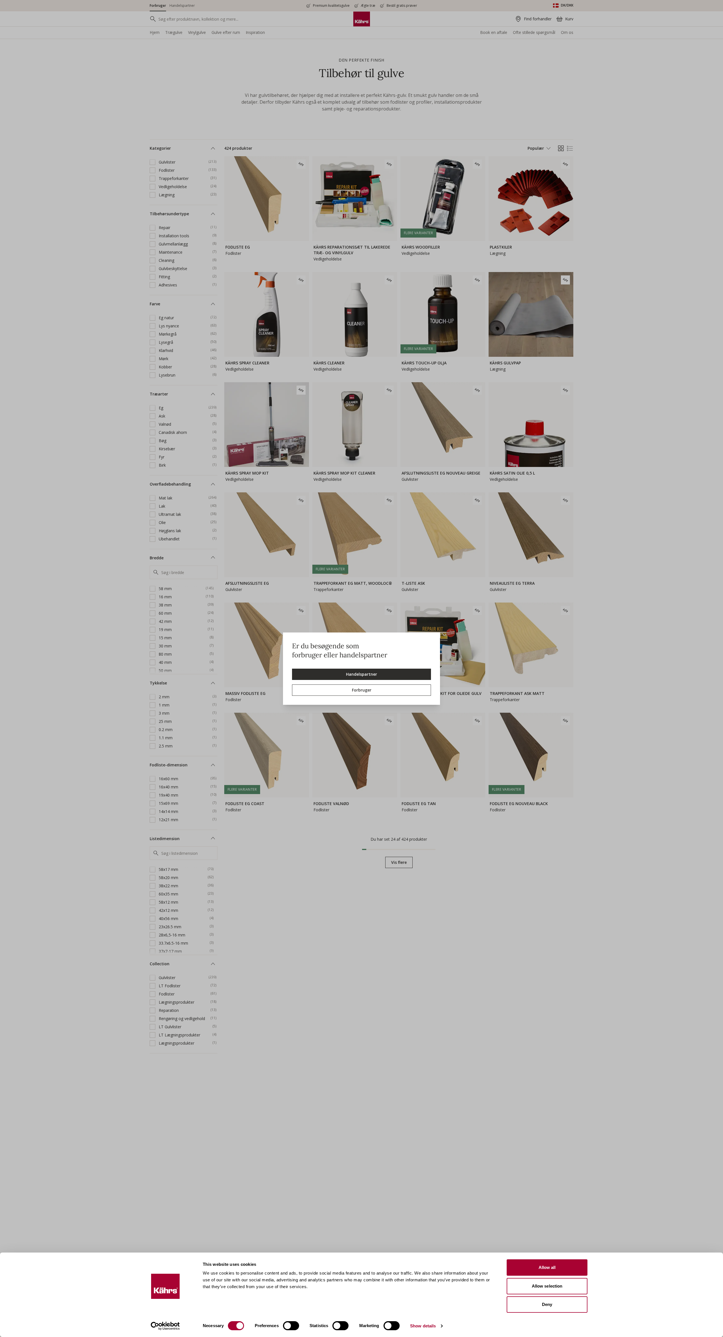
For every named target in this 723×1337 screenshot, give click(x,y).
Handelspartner (361, 674)
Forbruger (361, 690)
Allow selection (547, 1286)
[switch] (291, 1325)
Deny (547, 1304)
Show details (423, 1325)
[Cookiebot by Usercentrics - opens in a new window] (165, 1326)
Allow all (547, 1267)
